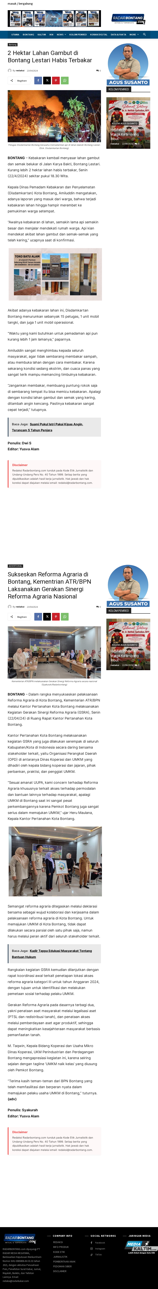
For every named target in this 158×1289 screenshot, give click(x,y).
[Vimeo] (143, 4)
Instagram (100, 1248)
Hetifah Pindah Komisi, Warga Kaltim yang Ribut (128, 134)
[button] (145, 35)
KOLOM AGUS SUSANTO (124, 123)
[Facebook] (130, 4)
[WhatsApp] (65, 80)
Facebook (100, 1242)
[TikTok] (91, 1254)
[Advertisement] (54, 524)
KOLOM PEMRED (119, 89)
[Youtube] (148, 4)
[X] (139, 4)
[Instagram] (135, 4)
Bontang (12, 44)
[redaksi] (10, 70)
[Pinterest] (56, 80)
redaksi (20, 70)
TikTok (98, 1254)
